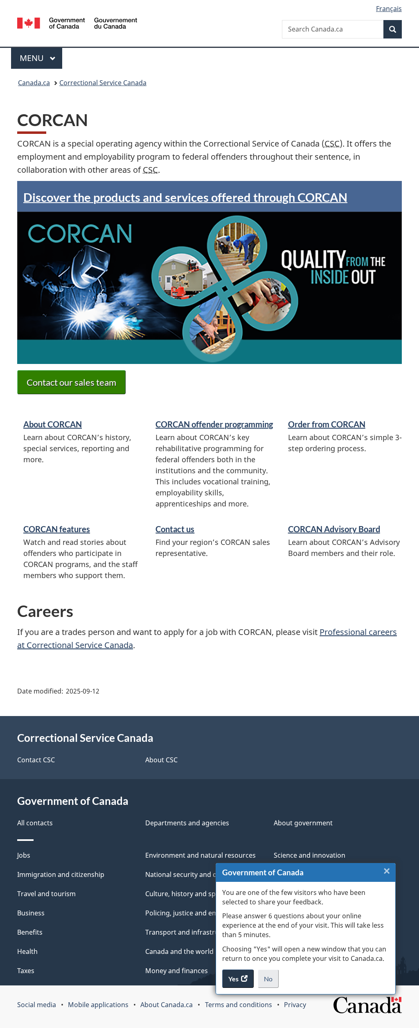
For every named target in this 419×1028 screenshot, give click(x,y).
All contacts (35, 822)
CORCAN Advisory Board (334, 529)
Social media (36, 1004)
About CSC (161, 759)
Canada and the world (179, 951)
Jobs (23, 855)
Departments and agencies (187, 822)
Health (27, 951)
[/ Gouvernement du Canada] (77, 24)
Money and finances (176, 970)
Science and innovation (309, 855)
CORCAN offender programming (214, 424)
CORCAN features (56, 529)
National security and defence (191, 874)
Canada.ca (34, 82)
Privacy (295, 1004)
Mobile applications (98, 1004)
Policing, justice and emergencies (196, 912)
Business (31, 912)
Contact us (174, 529)
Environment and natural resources (200, 855)
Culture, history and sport (185, 893)
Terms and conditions (238, 1004)
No (271, 981)
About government (303, 822)
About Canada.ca (166, 1004)
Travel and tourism (46, 893)
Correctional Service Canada (102, 82)
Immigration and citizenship (60, 874)
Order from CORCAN (326, 424)
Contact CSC (36, 759)
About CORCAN (52, 424)
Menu (33, 57)
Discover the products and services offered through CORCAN (185, 197)
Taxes (25, 970)
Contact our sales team (71, 382)
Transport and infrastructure (190, 932)
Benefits (30, 932)
